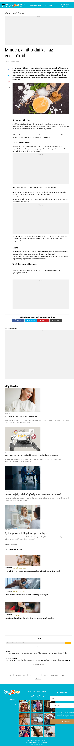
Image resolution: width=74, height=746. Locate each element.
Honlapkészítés (33, 739)
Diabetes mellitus (11, 658)
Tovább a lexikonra (38, 664)
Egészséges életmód (21, 5)
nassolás (64, 675)
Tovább (65, 653)
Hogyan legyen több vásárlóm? (37, 692)
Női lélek (48, 5)
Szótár (38, 638)
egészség (38, 675)
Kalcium (8, 651)
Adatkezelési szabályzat (12, 705)
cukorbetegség (20, 675)
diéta (30, 675)
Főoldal (7, 13)
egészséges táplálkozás (51, 675)
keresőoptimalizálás (33, 741)
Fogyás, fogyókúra (6, 5)
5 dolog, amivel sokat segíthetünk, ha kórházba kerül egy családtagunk (26, 595)
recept (38, 678)
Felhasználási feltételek (12, 702)
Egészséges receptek (65, 5)
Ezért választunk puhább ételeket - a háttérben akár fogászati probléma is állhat (29, 618)
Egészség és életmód (18, 13)
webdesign (42, 739)
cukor (10, 675)
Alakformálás (35, 5)
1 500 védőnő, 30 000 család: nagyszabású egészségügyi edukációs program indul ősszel (32, 571)
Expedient (44, 741)
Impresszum (12, 699)
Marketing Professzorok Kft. (39, 743)
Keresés (68, 643)
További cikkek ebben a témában (11, 544)
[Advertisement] (39, 30)
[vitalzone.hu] (14, 6)
